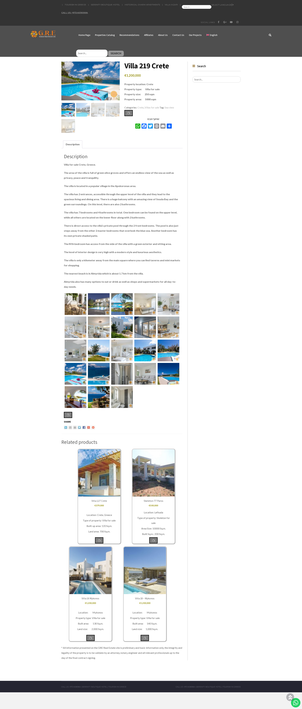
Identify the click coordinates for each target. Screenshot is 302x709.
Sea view (169, 107)
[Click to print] (70, 427)
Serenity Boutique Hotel (105, 4)
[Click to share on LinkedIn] (66, 427)
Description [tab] (73, 144)
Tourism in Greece (75, 4)
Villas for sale (152, 107)
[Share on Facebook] (84, 427)
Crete (140, 107)
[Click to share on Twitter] (79, 427)
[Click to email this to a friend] (75, 427)
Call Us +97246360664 (71, 687)
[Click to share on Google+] (88, 427)
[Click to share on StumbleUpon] (93, 427)
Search (116, 53)
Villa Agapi (171, 4)
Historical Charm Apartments (142, 4)
